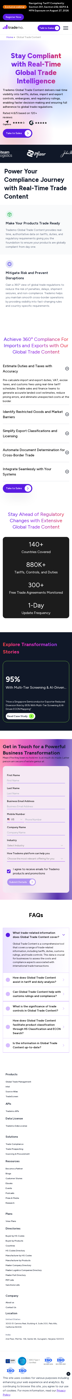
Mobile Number (16, 814)
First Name (13, 775)
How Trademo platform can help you (28, 853)
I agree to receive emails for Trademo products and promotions (36, 871)
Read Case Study (17, 716)
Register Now (13, 17)
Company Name (16, 827)
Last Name (13, 788)
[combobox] (7, 819)
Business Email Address (20, 801)
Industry (12, 840)
